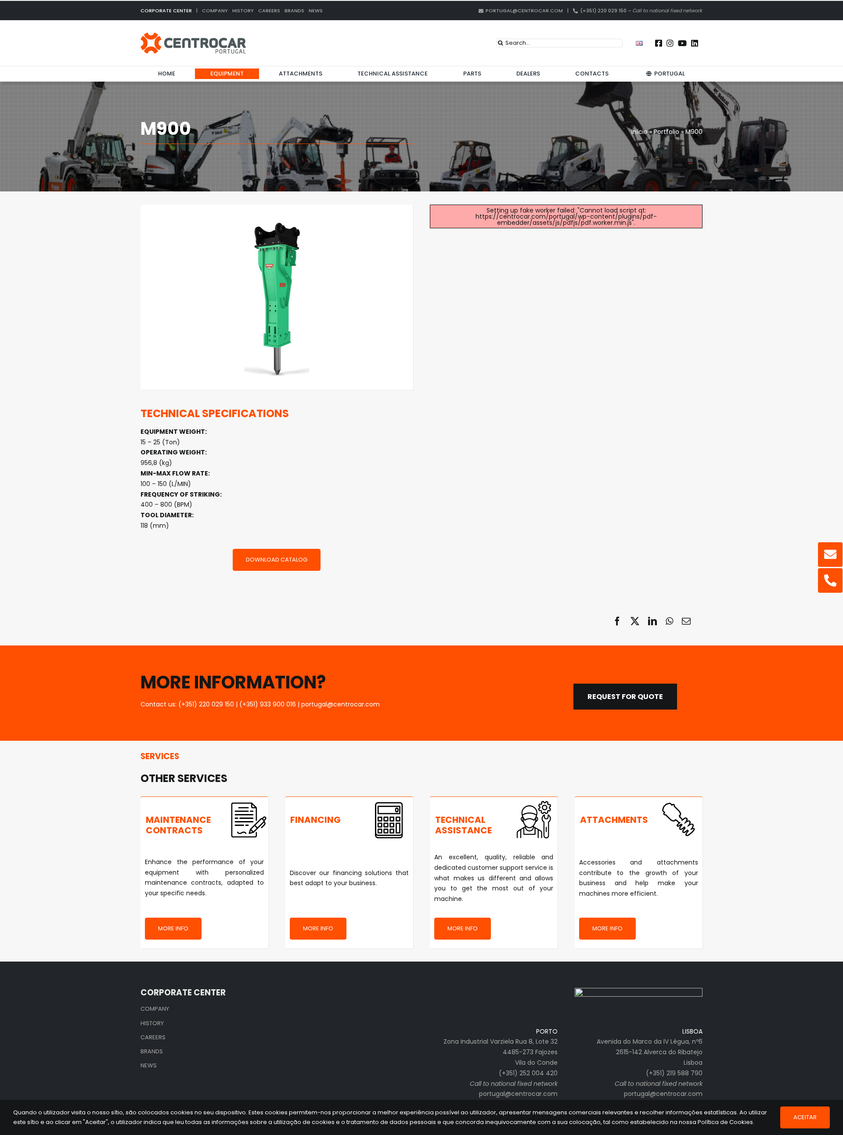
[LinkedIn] (652, 621)
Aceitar (805, 1117)
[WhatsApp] (669, 621)
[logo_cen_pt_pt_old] (193, 35)
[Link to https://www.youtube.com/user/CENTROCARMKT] (682, 43)
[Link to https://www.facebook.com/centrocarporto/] (658, 43)
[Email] (686, 621)
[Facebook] (617, 621)
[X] (635, 621)
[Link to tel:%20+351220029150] (830, 580)
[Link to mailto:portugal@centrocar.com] (830, 554)
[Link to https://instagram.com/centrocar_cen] (670, 43)
